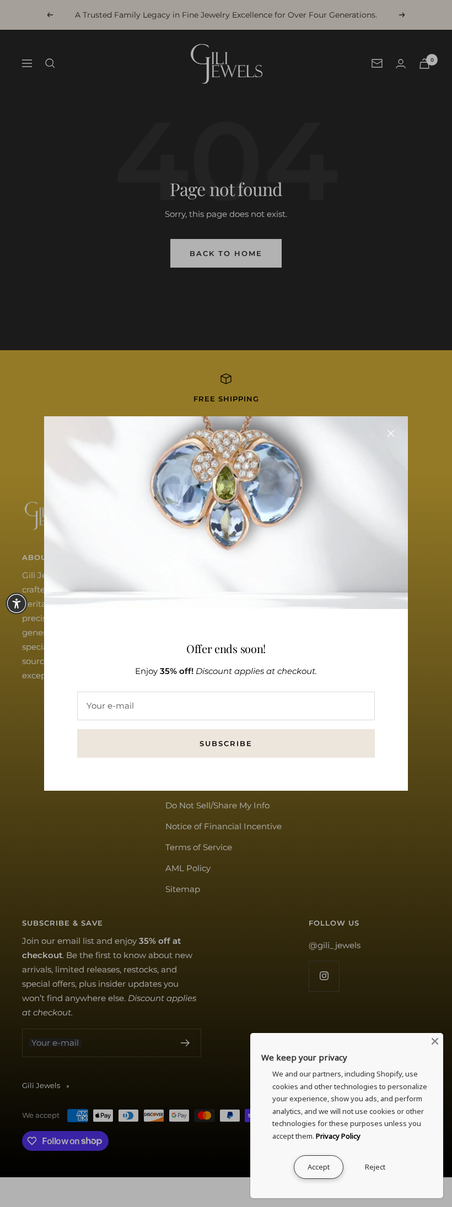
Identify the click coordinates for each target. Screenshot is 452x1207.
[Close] (391, 433)
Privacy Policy (338, 1136)
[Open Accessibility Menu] (17, 603)
